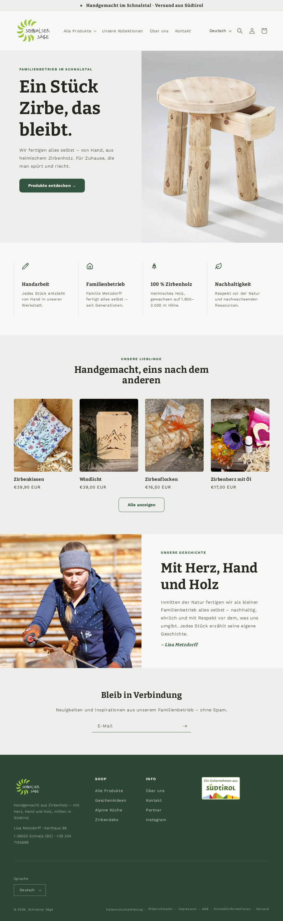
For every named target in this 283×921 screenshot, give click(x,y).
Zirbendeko (106, 819)
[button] (79, 31)
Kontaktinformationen (232, 909)
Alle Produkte (109, 790)
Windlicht (91, 479)
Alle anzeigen (141, 504)
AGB (205, 909)
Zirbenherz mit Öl (231, 479)
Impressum (187, 909)
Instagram (156, 819)
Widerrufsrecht (160, 909)
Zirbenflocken (161, 479)
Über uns (155, 790)
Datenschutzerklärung (124, 909)
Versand (262, 909)
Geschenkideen (110, 800)
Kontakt (154, 800)
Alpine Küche (108, 810)
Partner (153, 810)
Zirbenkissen (29, 479)
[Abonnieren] (185, 726)
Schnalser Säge (40, 909)
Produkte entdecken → (52, 185)
